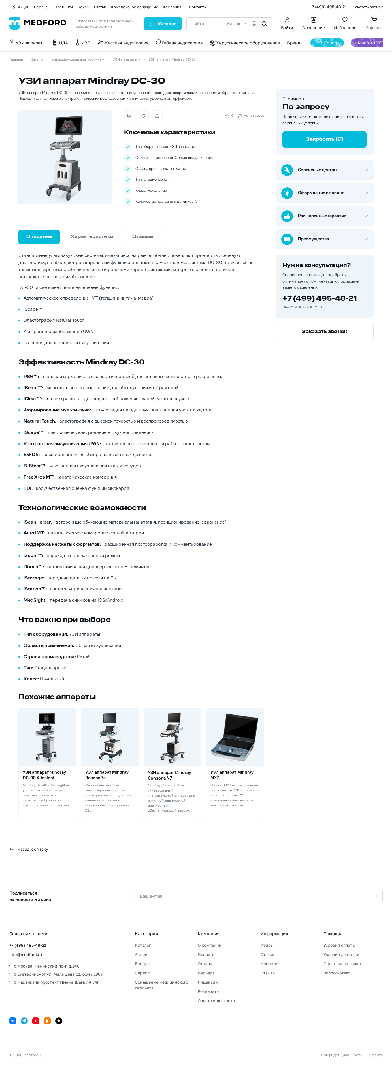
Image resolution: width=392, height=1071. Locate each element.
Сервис (142, 972)
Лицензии (208, 982)
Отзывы (205, 963)
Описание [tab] (39, 237)
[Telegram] (24, 1020)
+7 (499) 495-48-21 (328, 6)
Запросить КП (324, 139)
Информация (274, 933)
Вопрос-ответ (336, 972)
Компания (209, 933)
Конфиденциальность (341, 1055)
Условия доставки (341, 954)
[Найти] (264, 23)
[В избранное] (143, 115)
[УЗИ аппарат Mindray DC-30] (65, 157)
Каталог (143, 945)
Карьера (206, 972)
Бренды (142, 963)
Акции (141, 954)
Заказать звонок (368, 7)
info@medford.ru (25, 954)
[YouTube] (35, 1020)
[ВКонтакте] (12, 1020)
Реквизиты (208, 991)
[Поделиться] (157, 115)
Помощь (332, 933)
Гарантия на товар (342, 963)
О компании (210, 945)
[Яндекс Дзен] (58, 1020)
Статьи (267, 954)
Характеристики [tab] (92, 237)
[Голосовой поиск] (254, 24)
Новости (206, 954)
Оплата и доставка (216, 1000)
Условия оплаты (339, 945)
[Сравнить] (129, 115)
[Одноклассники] (47, 1020)
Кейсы (267, 945)
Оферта (376, 1055)
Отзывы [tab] (142, 237)
